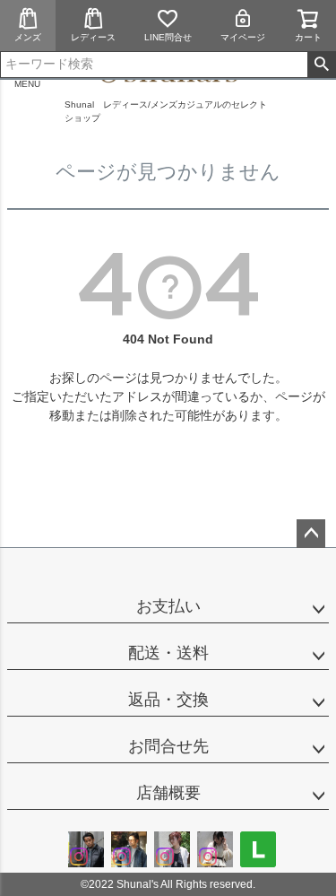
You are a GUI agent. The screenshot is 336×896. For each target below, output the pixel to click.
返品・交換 (168, 700)
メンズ (27, 37)
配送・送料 (168, 653)
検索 (321, 64)
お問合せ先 (168, 746)
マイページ (242, 37)
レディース (93, 37)
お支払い (168, 606)
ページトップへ (311, 533)
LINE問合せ (168, 37)
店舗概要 (168, 793)
